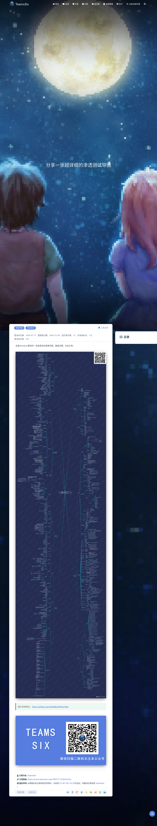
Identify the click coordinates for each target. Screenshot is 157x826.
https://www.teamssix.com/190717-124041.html (49, 779)
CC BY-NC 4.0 (65, 783)
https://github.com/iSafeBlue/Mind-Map (50, 707)
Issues (60, 807)
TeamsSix (31, 775)
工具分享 (104, 328)
